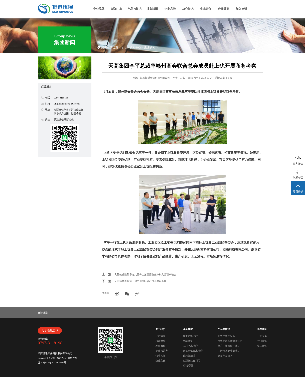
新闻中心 (116, 8)
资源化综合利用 (191, 360)
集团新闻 (149, 47)
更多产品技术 (225, 355)
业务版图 (152, 8)
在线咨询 (52, 330)
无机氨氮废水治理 (193, 350)
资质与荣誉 (162, 350)
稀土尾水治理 (190, 336)
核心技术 (188, 8)
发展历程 (160, 346)
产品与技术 (134, 8)
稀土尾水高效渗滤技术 (230, 341)
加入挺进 (241, 8)
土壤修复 (188, 341)
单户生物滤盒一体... (229, 346)
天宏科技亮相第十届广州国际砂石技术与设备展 (134, 281)
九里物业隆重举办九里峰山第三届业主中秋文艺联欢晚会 (139, 274)
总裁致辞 (160, 341)
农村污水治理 (190, 346)
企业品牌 (98, 8)
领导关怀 (160, 355)
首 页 (124, 47)
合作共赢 (223, 8)
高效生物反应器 (226, 336)
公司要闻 (262, 336)
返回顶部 (298, 191)
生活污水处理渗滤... (229, 350)
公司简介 (160, 336)
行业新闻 (262, 341)
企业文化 (160, 360)
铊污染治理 (189, 355)
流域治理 (188, 365)
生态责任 (205, 8)
